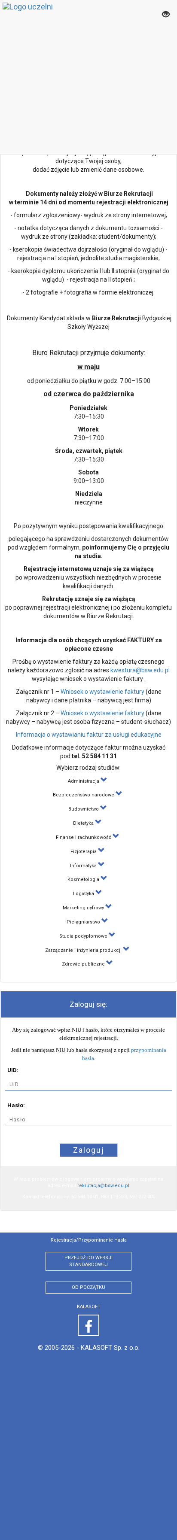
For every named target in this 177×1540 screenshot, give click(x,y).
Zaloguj (88, 1149)
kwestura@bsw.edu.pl (140, 670)
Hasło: (16, 1105)
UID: (12, 1070)
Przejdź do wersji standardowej (88, 1261)
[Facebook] (88, 1325)
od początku (88, 1287)
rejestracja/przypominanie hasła (89, 1240)
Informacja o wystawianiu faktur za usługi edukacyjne (89, 734)
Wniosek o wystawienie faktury (102, 691)
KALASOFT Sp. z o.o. (110, 1348)
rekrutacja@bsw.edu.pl (103, 1185)
